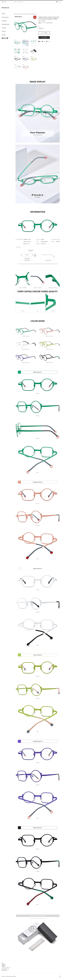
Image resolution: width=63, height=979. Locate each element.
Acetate (3, 31)
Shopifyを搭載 (13, 976)
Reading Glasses (5, 24)
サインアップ (20, 1)
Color (39, 26)
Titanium (4, 27)
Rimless (4, 34)
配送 (39, 22)
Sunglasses (4, 20)
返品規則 (3, 964)
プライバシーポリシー (6, 967)
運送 (3, 963)
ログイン (15, 1)
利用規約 (3, 966)
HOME (3, 13)
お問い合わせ (4, 970)
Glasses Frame (5, 17)
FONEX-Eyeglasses (8, 976)
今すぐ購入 (44, 37)
